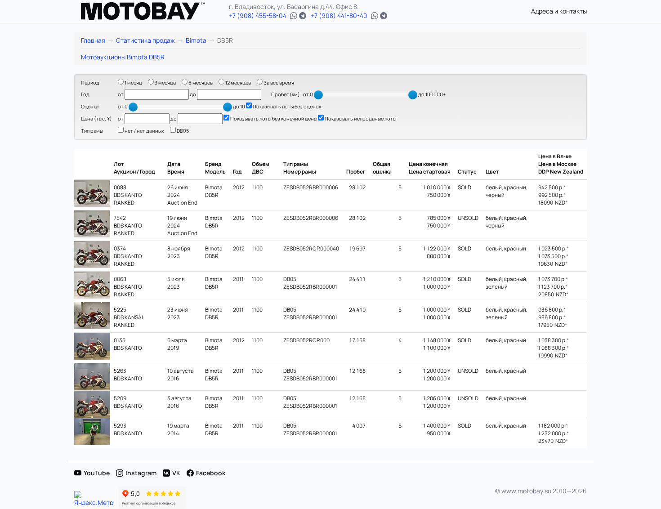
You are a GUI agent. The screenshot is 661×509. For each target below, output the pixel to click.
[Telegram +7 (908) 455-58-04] (302, 15)
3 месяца (165, 82)
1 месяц (133, 82)
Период (90, 82)
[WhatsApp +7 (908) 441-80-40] (374, 15)
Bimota (196, 40)
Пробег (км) (285, 94)
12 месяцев (237, 82)
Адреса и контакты (559, 11)
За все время (278, 82)
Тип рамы (92, 130)
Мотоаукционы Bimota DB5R (123, 57)
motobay (143, 11)
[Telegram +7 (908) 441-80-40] (383, 15)
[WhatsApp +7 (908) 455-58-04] (293, 15)
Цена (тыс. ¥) (96, 118)
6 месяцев (200, 82)
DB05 (182, 130)
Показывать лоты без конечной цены (273, 118)
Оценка (89, 106)
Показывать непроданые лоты (360, 118)
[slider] (318, 94)
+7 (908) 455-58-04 (257, 15)
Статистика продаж (145, 40)
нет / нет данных (144, 130)
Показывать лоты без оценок (286, 106)
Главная (93, 40)
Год (85, 94)
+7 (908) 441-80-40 (339, 15)
